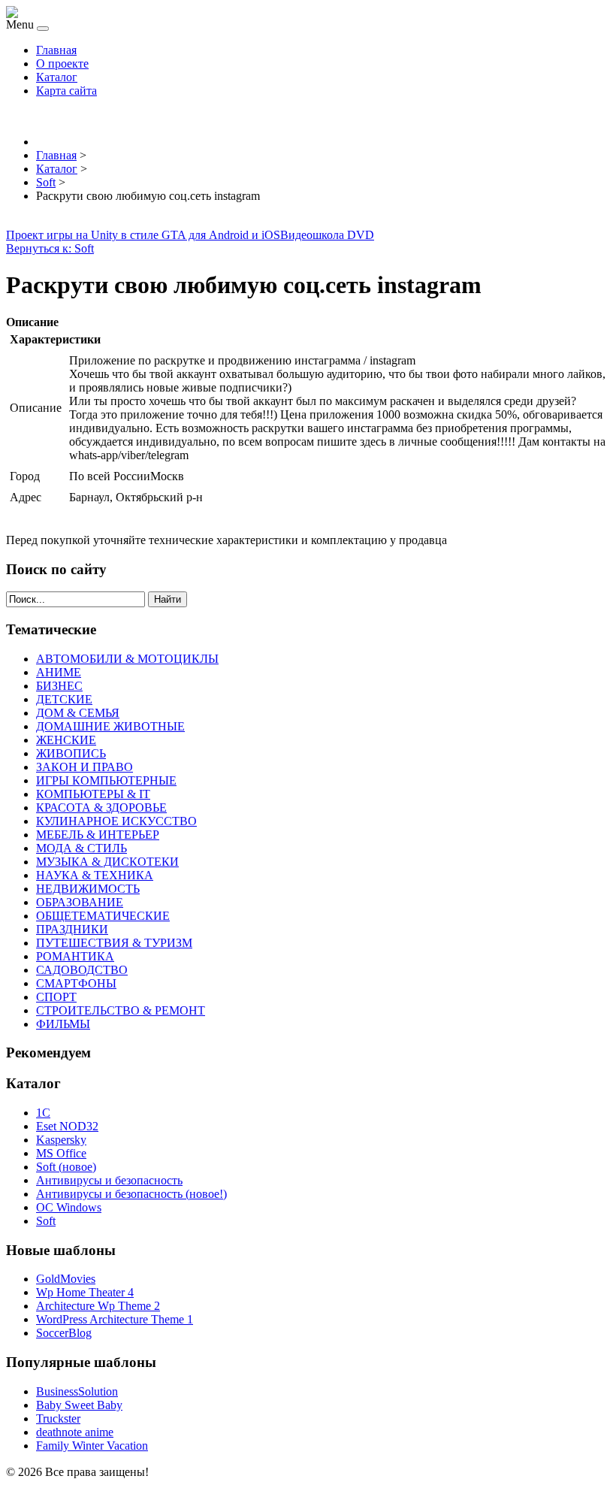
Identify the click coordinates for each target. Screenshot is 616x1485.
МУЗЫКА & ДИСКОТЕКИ (107, 861)
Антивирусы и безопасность (109, 1180)
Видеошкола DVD (327, 234)
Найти (167, 599)
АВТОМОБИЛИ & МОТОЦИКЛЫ (127, 658)
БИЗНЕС (59, 685)
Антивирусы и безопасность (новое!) (131, 1193)
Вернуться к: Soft (50, 248)
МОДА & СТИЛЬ (81, 848)
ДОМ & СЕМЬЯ (77, 712)
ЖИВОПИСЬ (71, 753)
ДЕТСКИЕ (64, 699)
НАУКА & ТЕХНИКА (94, 875)
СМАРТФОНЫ (76, 983)
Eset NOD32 (67, 1126)
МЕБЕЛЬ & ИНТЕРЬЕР (97, 834)
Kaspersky (61, 1139)
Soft (46, 1220)
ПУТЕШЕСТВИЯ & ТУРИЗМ (114, 942)
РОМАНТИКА (75, 956)
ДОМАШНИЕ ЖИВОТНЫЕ (110, 726)
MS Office (61, 1153)
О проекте (62, 63)
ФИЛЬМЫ (63, 1024)
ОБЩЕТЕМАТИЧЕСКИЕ (103, 915)
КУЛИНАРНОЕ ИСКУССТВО (116, 821)
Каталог (56, 77)
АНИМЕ (58, 672)
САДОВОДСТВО (82, 969)
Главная (56, 50)
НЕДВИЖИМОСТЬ (88, 888)
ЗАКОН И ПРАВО (84, 767)
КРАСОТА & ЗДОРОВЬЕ (101, 807)
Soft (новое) (66, 1166)
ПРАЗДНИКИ (72, 929)
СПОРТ (56, 997)
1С (43, 1112)
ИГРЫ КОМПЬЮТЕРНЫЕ (106, 780)
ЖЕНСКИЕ (66, 739)
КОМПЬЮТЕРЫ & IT (93, 794)
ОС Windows (68, 1207)
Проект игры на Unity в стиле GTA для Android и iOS (143, 234)
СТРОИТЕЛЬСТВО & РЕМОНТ (120, 1010)
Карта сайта (66, 90)
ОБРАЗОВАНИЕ (79, 902)
